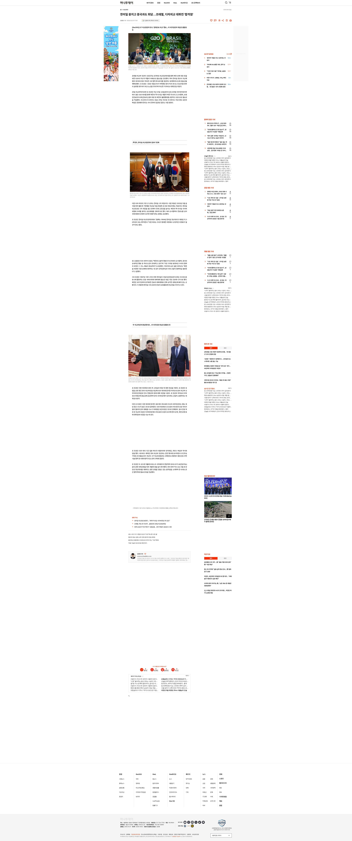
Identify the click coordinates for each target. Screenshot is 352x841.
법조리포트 (156, 783)
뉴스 (170, 779)
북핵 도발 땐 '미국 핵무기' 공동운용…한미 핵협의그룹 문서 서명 (153, 527)
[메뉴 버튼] (230, 2)
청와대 (138, 783)
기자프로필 (223, 797)
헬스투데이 (172, 797)
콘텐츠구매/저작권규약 (180, 834)
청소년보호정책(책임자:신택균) (149, 834)
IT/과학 (205, 797)
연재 (187, 788)
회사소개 (122, 834)
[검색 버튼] (226, 2)
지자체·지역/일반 (141, 792)
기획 (187, 792)
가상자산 (121, 792)
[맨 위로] (348, 833)
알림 (220, 805)
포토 (220, 792)
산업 (204, 783)
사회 (204, 788)
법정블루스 (156, 792)
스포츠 (221, 779)
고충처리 (189, 834)
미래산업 (205, 801)
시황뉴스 (121, 779)
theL (175, 3)
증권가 (121, 797)
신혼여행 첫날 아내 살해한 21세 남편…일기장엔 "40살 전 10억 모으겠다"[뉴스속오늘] (216, 150)
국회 (137, 779)
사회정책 (212, 788)
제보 (220, 801)
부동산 (204, 792)
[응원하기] (145, 554)
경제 (211, 779)
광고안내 (165, 834)
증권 (158, 3)
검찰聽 (155, 797)
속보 (204, 805)
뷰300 (138, 797)
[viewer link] (188, 61)
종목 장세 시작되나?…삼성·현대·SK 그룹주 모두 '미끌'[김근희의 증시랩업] (217, 125)
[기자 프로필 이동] (133, 556)
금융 (204, 779)
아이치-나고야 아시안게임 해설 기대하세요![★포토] (218, 497)
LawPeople (156, 801)
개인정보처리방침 (135, 834)
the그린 (172, 801)
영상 (220, 788)
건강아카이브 (173, 792)
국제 (211, 797)
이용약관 (160, 834)
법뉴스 (154, 779)
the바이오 (184, 3)
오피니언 (212, 801)
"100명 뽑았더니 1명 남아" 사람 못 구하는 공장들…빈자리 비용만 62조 (216, 276)
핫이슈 (188, 783)
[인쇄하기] (230, 20)
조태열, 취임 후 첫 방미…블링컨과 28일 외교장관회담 (150, 524)
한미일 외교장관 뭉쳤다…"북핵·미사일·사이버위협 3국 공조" (152, 521)
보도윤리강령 (195, 834)
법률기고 (155, 805)
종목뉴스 (121, 783)
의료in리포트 (173, 788)
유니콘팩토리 (195, 3)
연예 (220, 774)
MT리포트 (150, 3)
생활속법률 (156, 788)
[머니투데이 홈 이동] (126, 819)
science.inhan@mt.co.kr (144, 556)
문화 (211, 792)
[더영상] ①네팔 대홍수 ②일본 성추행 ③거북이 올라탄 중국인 (217, 521)
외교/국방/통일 (140, 788)
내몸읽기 (171, 783)
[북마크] (226, 20)
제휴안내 (171, 834)
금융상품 (121, 788)
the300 (167, 3)
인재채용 (128, 834)
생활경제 (212, 783)
